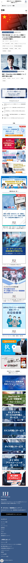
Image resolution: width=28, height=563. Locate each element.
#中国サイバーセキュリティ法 (20, 43)
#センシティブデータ (14, 41)
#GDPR (8, 78)
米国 (9, 71)
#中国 (12, 43)
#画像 (16, 48)
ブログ (2, 531)
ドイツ (7, 71)
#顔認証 (9, 50)
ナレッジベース (4, 525)
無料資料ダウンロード (5, 535)
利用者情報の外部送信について (7, 548)
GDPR (13, 71)
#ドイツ (18, 78)
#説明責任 (4, 50)
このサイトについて (5, 550)
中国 (3, 32)
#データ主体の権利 (6, 43)
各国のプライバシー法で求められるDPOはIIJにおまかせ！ (14, 117)
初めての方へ (3, 533)
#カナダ (13, 78)
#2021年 (4, 78)
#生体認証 (11, 48)
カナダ (4, 71)
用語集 (2, 552)
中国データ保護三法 (8, 32)
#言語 (19, 48)
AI (12, 32)
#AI (3, 41)
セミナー (3, 529)
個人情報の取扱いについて (6, 546)
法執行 (16, 71)
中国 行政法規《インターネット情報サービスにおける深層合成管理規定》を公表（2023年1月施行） (14, 37)
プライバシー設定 (4, 556)
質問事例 (3, 527)
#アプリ (7, 41)
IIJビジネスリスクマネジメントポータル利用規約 (11, 544)
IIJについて (3, 542)
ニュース (9, 5)
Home (4, 5)
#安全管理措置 (5, 48)
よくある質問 (3, 554)
